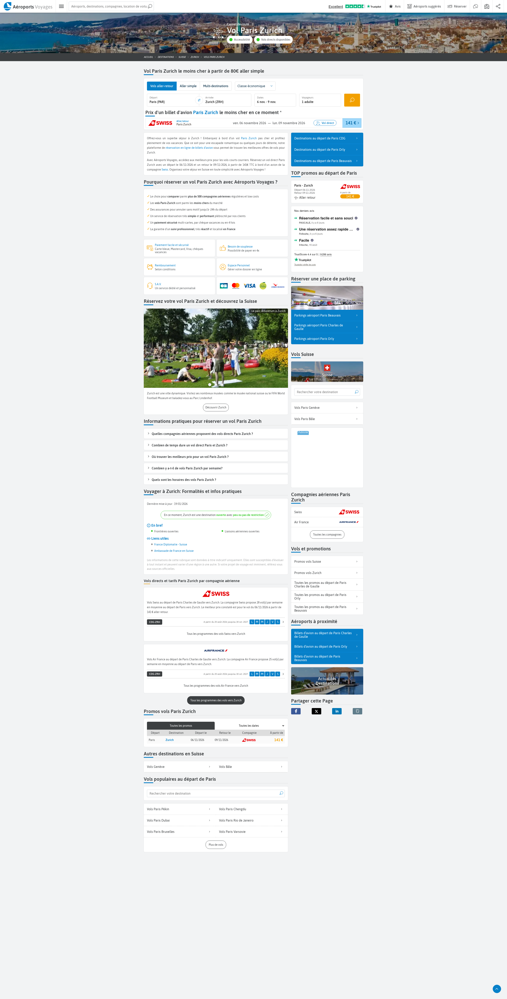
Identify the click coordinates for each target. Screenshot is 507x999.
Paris (244, 138)
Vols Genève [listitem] (156, 766)
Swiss (165, 169)
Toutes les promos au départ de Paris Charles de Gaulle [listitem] (320, 584)
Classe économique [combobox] (251, 86)
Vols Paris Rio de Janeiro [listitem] (236, 820)
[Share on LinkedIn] (337, 711)
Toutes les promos (181, 725)
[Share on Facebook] (296, 711)
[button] (239, 40)
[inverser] (199, 100)
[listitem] (327, 512)
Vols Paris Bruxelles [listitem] (160, 831)
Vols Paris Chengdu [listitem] (232, 809)
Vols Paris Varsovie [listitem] (232, 831)
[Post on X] (316, 711)
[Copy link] (357, 711)
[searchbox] (111, 6)
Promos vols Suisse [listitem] (307, 561)
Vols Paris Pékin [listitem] (158, 809)
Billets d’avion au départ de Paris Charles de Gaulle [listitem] (323, 634)
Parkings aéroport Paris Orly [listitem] (314, 338)
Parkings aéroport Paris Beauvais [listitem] (317, 315)
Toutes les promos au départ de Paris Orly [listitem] (320, 596)
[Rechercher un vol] (352, 100)
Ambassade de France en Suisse (174, 550)
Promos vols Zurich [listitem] (307, 573)
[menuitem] (27, 6)
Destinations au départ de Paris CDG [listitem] (319, 138)
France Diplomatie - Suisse (170, 544)
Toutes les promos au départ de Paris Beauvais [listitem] (320, 608)
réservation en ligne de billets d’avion (189, 147)
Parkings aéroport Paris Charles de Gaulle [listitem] (318, 327)
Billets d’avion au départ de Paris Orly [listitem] (320, 646)
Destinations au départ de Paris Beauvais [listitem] (323, 161)
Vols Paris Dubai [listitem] (158, 820)
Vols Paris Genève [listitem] (307, 407)
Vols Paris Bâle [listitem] (304, 419)
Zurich (253, 138)
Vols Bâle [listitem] (225, 766)
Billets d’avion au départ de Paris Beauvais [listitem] (317, 658)
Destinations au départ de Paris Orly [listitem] (319, 149)
